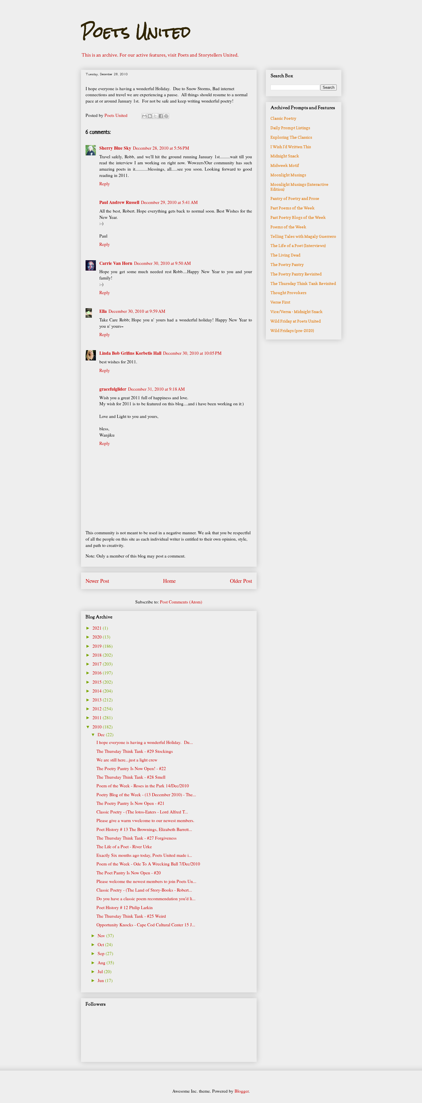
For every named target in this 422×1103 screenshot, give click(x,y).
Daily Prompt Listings (290, 127)
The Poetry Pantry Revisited (296, 273)
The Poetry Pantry (287, 264)
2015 (97, 682)
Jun (101, 980)
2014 (97, 691)
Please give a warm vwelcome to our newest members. (145, 820)
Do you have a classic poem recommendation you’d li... (145, 898)
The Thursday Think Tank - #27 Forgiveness (136, 838)
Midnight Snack (284, 155)
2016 (97, 673)
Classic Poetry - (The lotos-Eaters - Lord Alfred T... (142, 812)
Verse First (280, 302)
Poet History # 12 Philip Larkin (124, 907)
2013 (97, 700)
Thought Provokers (288, 292)
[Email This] (144, 116)
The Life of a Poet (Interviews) (298, 245)
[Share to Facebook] (161, 116)
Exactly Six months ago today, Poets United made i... (144, 855)
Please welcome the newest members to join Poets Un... (146, 881)
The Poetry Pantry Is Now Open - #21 (130, 803)
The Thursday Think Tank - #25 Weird (131, 916)
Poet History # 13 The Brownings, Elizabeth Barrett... (144, 829)
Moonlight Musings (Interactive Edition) (299, 187)
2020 (97, 637)
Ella (103, 311)
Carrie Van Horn (115, 263)
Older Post (241, 580)
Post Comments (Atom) (181, 602)
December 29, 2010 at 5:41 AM (169, 202)
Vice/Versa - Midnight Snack (296, 311)
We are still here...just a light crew (126, 760)
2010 (97, 727)
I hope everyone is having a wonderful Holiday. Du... (144, 742)
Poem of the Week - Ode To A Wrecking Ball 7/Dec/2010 (148, 864)
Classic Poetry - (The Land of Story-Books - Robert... (144, 890)
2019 (97, 646)
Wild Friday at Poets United (295, 321)
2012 (97, 708)
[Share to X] (155, 116)
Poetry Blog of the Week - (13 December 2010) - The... (146, 794)
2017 (97, 664)
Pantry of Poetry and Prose (294, 198)
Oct (101, 944)
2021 (97, 628)
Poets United (136, 32)
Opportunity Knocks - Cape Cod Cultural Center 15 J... (145, 924)
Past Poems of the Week (292, 207)
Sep (102, 953)
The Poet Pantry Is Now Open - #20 (128, 873)
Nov (102, 935)
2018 (97, 655)
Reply (104, 183)
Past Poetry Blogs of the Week (298, 217)
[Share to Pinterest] (166, 116)
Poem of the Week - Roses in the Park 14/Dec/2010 (142, 785)
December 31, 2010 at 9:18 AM (156, 389)
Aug (102, 962)
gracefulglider (112, 389)
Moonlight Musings (288, 174)
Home (169, 580)
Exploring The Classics (291, 137)
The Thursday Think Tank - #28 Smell (130, 777)
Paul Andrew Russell (119, 202)
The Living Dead (285, 254)
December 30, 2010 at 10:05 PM (192, 353)
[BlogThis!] (150, 116)
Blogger (242, 1091)
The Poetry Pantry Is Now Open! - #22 (131, 768)
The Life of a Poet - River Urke (124, 846)
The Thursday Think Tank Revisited (303, 283)
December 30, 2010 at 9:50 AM (162, 263)
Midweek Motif (284, 165)
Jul (101, 971)
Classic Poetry (283, 118)
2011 (97, 717)
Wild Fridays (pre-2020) (292, 330)
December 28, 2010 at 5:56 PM (161, 148)
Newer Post (97, 580)
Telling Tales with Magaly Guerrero (303, 236)
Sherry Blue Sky (115, 148)
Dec (102, 734)
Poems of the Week (288, 226)
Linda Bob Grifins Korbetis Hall (130, 353)
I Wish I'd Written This (290, 146)
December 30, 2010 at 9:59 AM (137, 311)
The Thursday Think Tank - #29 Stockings (134, 751)
